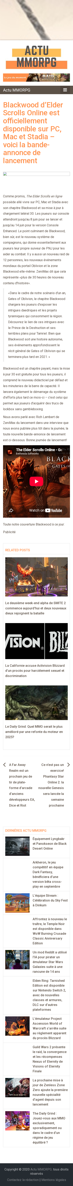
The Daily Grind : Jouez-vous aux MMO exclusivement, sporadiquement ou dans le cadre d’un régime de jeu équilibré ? (49, 1128)
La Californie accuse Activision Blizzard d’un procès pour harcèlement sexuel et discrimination (35, 671)
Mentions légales (53, 1180)
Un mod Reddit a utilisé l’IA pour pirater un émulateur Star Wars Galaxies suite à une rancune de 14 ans (50, 962)
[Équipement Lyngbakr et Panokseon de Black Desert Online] (17, 846)
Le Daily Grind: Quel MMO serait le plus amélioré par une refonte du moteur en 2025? (34, 732)
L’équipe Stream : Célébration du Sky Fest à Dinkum (50, 900)
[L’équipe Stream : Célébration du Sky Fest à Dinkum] (17, 903)
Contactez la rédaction (23, 1180)
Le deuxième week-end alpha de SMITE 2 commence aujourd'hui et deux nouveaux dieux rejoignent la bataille (35, 608)
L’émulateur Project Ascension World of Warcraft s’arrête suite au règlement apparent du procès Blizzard (49, 1028)
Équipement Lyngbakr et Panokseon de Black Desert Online (50, 843)
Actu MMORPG (16, 90)
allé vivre (23, 202)
